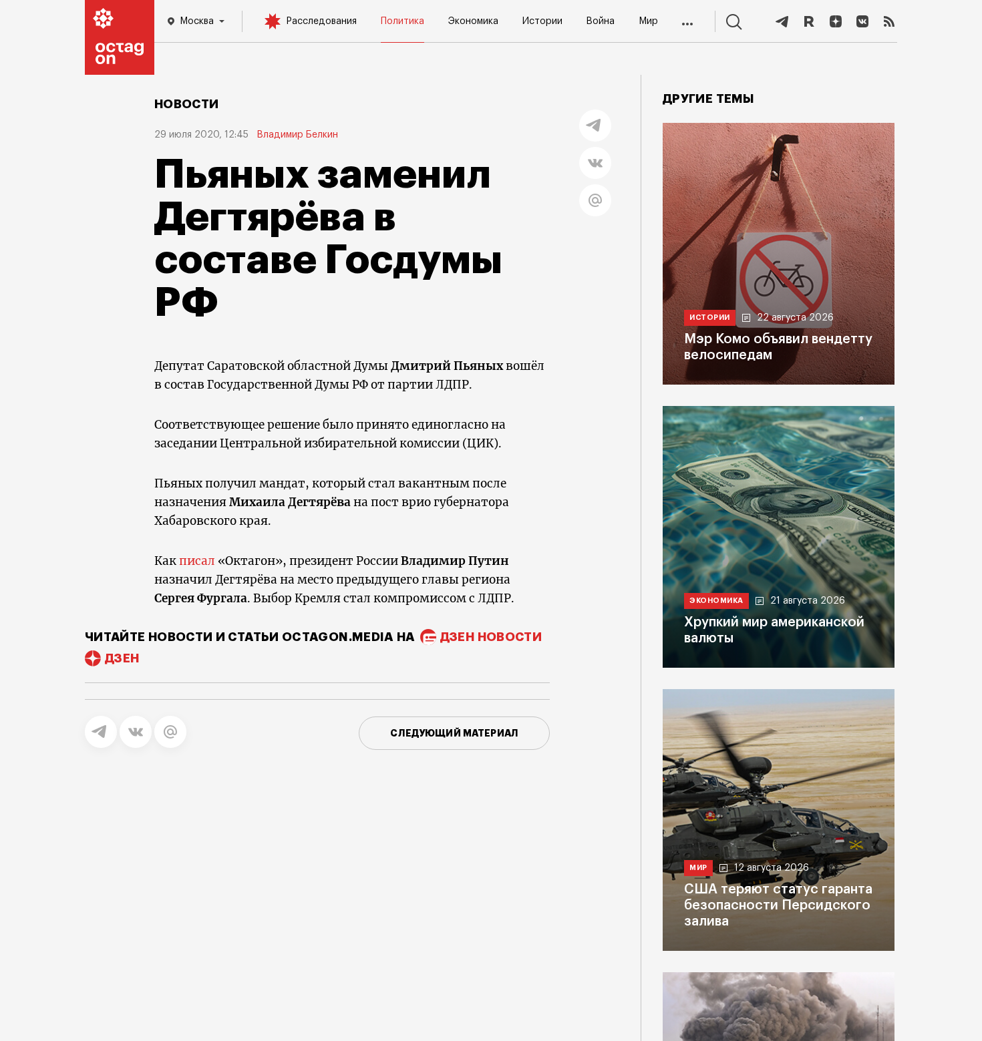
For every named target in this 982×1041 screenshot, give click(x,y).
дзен (122, 658)
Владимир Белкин (297, 135)
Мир (648, 21)
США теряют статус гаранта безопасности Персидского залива (778, 905)
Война (600, 21)
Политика (402, 21)
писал (197, 561)
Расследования (321, 21)
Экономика (473, 21)
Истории (542, 21)
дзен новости (491, 637)
